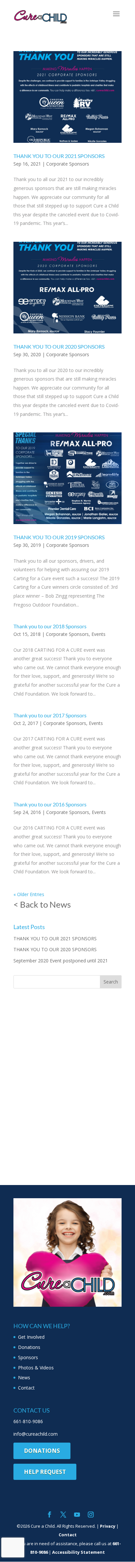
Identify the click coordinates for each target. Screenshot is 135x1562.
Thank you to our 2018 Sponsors (50, 626)
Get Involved (31, 1337)
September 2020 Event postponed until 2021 (60, 960)
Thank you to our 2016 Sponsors (50, 804)
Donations (29, 1347)
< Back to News (42, 904)
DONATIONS (42, 1450)
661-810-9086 (28, 1421)
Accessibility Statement (78, 1552)
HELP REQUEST (45, 1472)
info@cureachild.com (35, 1434)
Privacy (107, 1526)
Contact (26, 1388)
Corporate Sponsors (67, 164)
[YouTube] (77, 1515)
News (24, 1377)
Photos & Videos (36, 1367)
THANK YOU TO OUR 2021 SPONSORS (59, 156)
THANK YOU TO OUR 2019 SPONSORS (59, 537)
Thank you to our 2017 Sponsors (50, 715)
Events (98, 634)
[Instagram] (91, 1515)
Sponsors (28, 1357)
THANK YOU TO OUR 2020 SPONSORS (59, 346)
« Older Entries (28, 894)
